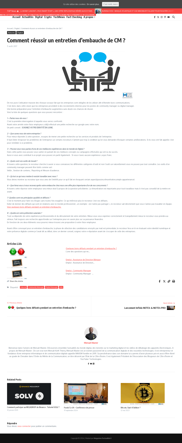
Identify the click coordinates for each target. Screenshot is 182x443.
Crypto (48, 17)
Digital (39, 17)
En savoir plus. (93, 4)
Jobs (61, 287)
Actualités (27, 17)
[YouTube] (91, 364)
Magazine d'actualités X (102, 438)
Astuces (11, 32)
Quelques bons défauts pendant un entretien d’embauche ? (91, 248)
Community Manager (36, 287)
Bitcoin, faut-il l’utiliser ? (131, 407)
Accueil (16, 17)
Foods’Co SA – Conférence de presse (79, 407)
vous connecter (24, 426)
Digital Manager (52, 287)
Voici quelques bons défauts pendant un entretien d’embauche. (34, 207)
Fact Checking (74, 17)
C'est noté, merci (110, 4)
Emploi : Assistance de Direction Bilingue (83, 259)
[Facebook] (88, 364)
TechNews (59, 17)
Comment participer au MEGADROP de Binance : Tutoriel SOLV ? (33, 407)
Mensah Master (91, 343)
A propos (88, 17)
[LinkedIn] (93, 364)
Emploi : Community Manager (78, 270)
